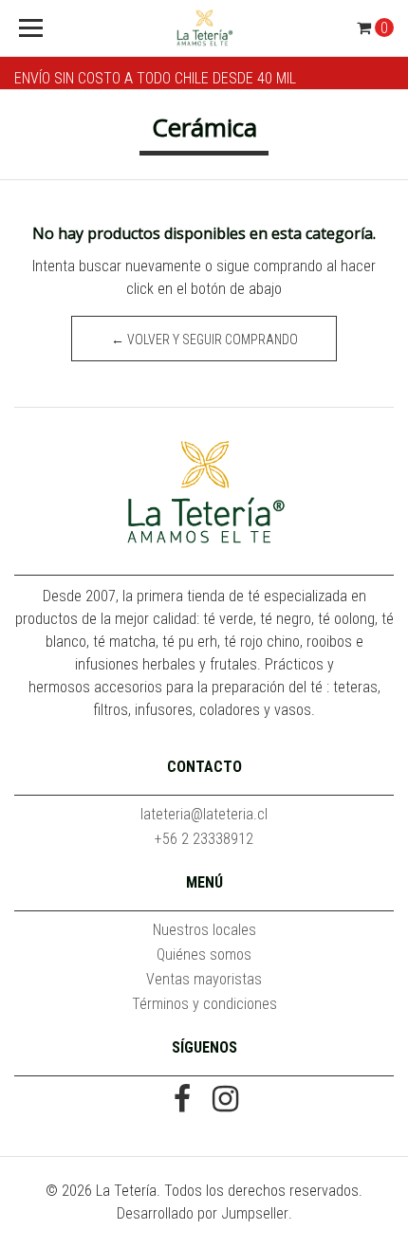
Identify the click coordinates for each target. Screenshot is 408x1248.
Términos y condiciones (204, 1004)
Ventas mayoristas (204, 979)
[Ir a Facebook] (182, 1101)
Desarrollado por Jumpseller (202, 1213)
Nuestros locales (204, 930)
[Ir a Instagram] (225, 1101)
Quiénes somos (204, 954)
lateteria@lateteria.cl (204, 814)
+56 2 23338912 (204, 839)
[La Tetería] (204, 28)
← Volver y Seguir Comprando (204, 339)
